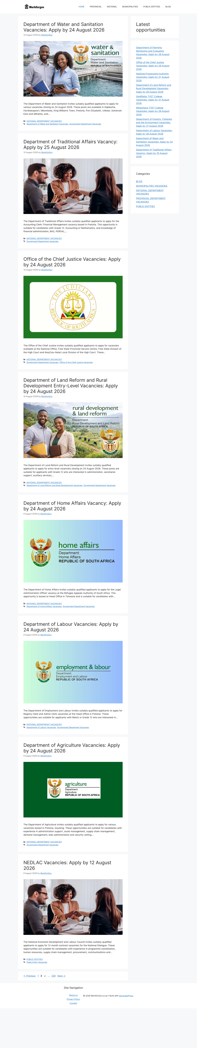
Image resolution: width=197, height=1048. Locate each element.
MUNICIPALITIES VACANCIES (151, 186)
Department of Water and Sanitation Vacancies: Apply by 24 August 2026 (64, 27)
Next (61, 976)
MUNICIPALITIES (130, 6)
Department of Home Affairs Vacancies (44, 606)
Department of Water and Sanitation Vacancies (47, 124)
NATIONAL (112, 6)
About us (73, 995)
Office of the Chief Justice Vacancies (76, 362)
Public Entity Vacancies (37, 962)
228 (53, 976)
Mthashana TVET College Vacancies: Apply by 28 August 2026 (152, 111)
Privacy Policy (73, 999)
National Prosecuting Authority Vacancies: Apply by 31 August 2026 (152, 77)
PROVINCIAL (96, 6)
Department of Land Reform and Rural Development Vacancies (55, 485)
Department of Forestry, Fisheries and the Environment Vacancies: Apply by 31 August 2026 (154, 122)
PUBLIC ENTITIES (151, 6)
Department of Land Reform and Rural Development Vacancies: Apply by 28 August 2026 (153, 88)
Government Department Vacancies (85, 124)
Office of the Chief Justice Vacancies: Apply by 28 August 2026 (152, 66)
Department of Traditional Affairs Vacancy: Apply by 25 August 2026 (70, 144)
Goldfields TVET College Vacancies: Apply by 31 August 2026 (152, 100)
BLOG (168, 6)
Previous (29, 976)
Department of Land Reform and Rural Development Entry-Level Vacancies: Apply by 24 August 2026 (70, 385)
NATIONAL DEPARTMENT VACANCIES (44, 121)
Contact (73, 1003)
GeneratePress (126, 995)
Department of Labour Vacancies (41, 727)
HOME (81, 6)
